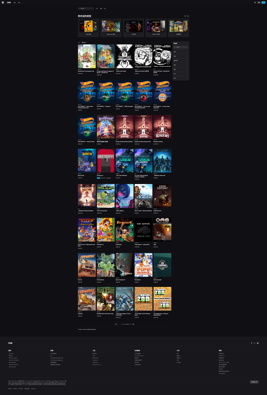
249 (129, 324)
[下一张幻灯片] (188, 16)
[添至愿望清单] (94, 45)
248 (127, 324)
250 (131, 324)
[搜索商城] (79, 8)
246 (122, 324)
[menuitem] (97, 8)
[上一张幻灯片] (185, 16)
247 (125, 324)
